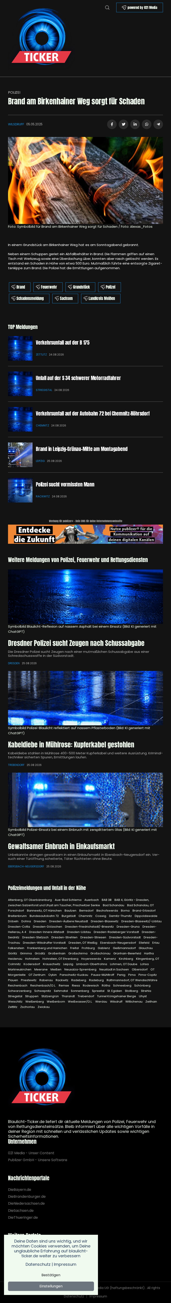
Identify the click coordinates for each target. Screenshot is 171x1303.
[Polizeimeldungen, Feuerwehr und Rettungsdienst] (41, 38)
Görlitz (13, 953)
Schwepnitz (43, 991)
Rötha (106, 985)
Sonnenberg (80, 991)
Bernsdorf (86, 910)
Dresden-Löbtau (79, 932)
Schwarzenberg (20, 991)
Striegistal (44, 390)
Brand (20, 287)
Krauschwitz (52, 964)
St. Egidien (115, 991)
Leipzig (40, 461)
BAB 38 (107, 900)
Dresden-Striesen (93, 937)
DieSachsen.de (21, 1210)
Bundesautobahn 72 (44, 916)
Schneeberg (122, 985)
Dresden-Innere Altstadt (47, 932)
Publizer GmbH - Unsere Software (37, 1160)
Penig (121, 975)
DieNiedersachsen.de (26, 1203)
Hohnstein (32, 959)
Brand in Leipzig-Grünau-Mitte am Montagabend (81, 449)
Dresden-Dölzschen (48, 927)
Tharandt (68, 996)
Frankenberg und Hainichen (47, 948)
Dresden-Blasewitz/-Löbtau (141, 921)
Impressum (98, 1296)
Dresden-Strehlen (64, 937)
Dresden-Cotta (19, 927)
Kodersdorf (32, 964)
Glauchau (146, 948)
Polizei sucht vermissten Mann (65, 484)
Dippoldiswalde (146, 916)
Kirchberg (126, 959)
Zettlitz (41, 354)
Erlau (155, 943)
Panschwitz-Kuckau (74, 975)
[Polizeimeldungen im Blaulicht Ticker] (41, 1078)
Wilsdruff (16, 124)
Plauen (13, 980)
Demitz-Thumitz (120, 916)
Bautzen (71, 910)
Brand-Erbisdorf (144, 910)
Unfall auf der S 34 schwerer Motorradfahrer (78, 378)
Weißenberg (35, 1001)
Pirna (132, 975)
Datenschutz (74, 1296)
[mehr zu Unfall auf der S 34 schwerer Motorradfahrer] (20, 384)
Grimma (26, 953)
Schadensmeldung (30, 298)
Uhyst (143, 996)
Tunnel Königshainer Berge (117, 996)
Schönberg (142, 985)
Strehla (146, 991)
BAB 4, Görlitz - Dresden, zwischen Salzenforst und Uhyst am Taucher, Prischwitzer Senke (78, 902)
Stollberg (132, 991)
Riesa (76, 985)
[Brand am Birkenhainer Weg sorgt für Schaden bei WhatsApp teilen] (146, 124)
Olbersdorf (140, 969)
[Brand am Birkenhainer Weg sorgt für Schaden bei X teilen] (123, 124)
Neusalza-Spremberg (80, 969)
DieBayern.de (19, 1189)
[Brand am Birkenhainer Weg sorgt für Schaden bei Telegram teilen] (158, 124)
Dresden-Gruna (128, 927)
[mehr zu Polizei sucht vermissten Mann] (20, 490)
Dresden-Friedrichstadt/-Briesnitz (89, 927)
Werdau (101, 1001)
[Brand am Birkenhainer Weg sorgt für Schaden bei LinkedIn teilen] (135, 124)
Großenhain (57, 953)
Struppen (32, 996)
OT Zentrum (37, 975)
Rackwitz (43, 496)
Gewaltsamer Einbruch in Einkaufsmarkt (61, 846)
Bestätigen (50, 1275)
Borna (125, 910)
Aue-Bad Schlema (68, 900)
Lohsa (144, 964)
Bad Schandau (114, 905)
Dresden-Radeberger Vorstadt (117, 932)
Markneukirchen (20, 969)
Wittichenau (134, 1001)
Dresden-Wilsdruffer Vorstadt (44, 943)
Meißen (56, 969)
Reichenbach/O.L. (43, 985)
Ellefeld (144, 943)
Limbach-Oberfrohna (92, 964)
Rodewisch (91, 985)
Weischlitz (15, 1001)
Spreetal (98, 991)
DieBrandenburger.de (27, 1196)
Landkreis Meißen (102, 298)
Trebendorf (16, 765)
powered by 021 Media (142, 7)
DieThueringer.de (23, 1217)
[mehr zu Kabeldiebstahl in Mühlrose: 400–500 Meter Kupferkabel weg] (85, 698)
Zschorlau (27, 1007)
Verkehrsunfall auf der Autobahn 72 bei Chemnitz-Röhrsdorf (92, 413)
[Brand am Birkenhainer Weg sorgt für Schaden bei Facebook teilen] (112, 124)
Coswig (101, 916)
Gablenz (104, 948)
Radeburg (96, 980)
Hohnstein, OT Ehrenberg (61, 959)
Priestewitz (29, 980)
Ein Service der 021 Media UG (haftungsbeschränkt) (105, 1288)
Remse (64, 985)
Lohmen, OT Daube (124, 964)
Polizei (14, 92)
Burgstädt (69, 916)
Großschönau (100, 953)
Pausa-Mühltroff (103, 975)
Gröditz (40, 953)
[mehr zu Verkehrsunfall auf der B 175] (20, 348)
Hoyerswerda (91, 959)
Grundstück (81, 287)
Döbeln (13, 921)
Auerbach (92, 900)
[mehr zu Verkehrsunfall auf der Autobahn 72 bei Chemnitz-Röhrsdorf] (20, 419)
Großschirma (78, 953)
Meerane (41, 969)
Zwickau (44, 1007)
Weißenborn (56, 1001)
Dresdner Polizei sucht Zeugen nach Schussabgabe (76, 643)
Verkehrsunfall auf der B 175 (63, 342)
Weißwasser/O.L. (80, 1001)
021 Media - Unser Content (31, 1153)
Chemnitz (42, 425)
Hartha (149, 953)
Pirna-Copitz (147, 975)
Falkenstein (16, 948)
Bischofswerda (107, 910)
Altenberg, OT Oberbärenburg (30, 900)
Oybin (52, 975)
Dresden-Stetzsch (35, 937)
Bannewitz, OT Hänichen (44, 910)
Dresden (14, 663)
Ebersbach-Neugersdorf (26, 866)
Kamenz (110, 959)
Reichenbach (18, 985)
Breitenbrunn (17, 916)
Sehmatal (61, 991)
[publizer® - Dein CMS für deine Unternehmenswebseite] (85, 534)
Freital (74, 948)
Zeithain (151, 1001)
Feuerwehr (49, 287)
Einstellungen (51, 1286)
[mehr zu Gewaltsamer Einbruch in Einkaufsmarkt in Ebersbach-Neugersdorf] (85, 800)
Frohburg (89, 948)
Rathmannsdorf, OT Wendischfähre (132, 980)
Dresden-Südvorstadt (125, 937)
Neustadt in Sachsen (114, 969)
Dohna (26, 921)
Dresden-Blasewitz (105, 921)
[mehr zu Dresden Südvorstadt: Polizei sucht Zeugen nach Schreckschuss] (85, 596)
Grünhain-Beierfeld (127, 953)
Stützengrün (50, 996)
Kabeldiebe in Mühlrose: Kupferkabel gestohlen (71, 745)
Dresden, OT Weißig (83, 943)
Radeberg (79, 980)
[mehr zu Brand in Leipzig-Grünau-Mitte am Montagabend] (20, 455)
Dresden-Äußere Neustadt (69, 921)
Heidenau (15, 959)
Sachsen (66, 298)
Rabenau (46, 980)
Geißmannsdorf (124, 948)
